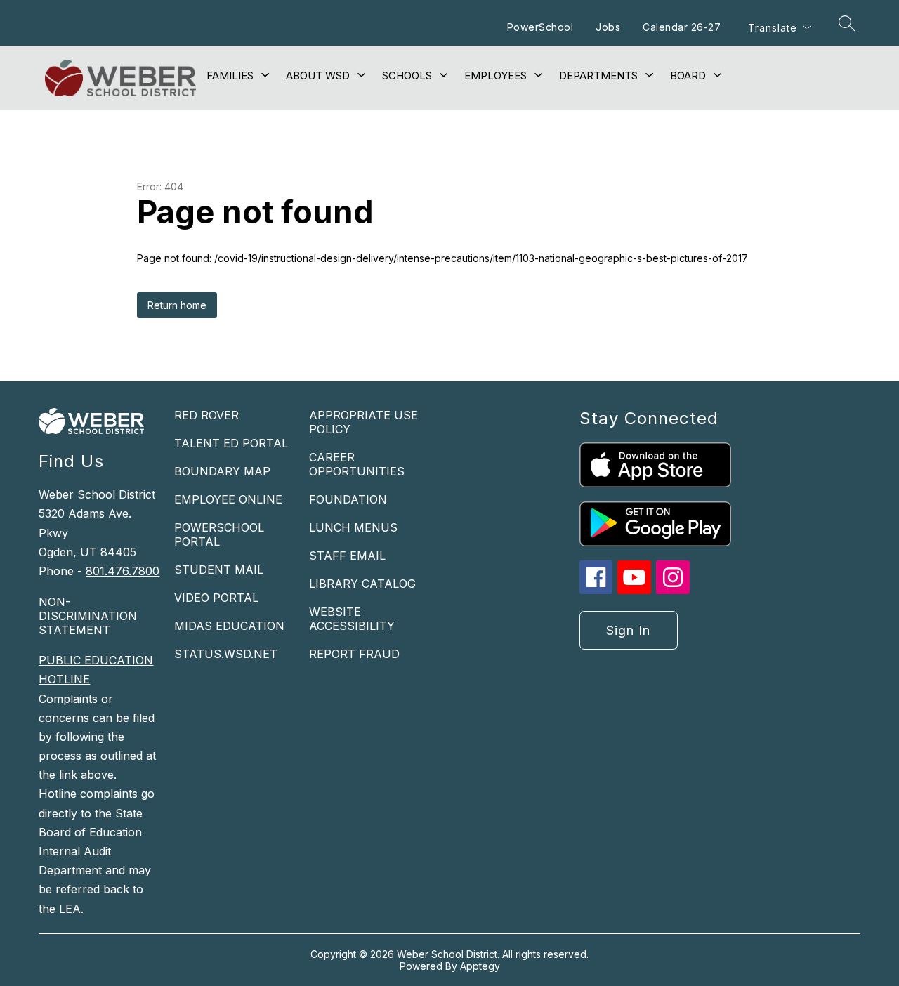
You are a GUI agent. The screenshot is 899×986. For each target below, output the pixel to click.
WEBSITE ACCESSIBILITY (352, 619)
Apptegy (480, 966)
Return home (176, 305)
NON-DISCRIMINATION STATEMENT (88, 616)
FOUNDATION (348, 499)
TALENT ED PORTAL (231, 443)
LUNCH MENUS (353, 527)
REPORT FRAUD (354, 654)
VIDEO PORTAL (216, 598)
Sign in (628, 630)
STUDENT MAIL (218, 570)
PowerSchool (540, 27)
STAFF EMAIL (347, 555)
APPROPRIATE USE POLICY (363, 422)
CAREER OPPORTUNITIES (357, 464)
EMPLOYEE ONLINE (228, 499)
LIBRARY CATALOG (362, 584)
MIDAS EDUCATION (229, 626)
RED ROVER (206, 415)
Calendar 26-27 (682, 27)
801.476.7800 (122, 571)
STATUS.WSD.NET (225, 654)
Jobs (608, 27)
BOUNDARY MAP (222, 471)
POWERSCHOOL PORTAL (219, 534)
